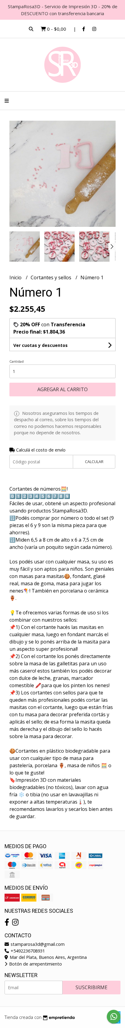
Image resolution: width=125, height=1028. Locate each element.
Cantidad (16, 361)
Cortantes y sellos (52, 277)
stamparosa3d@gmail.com (37, 944)
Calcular (94, 461)
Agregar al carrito (62, 389)
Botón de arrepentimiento (35, 964)
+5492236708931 (27, 951)
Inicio (16, 277)
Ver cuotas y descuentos (40, 345)
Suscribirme (91, 987)
